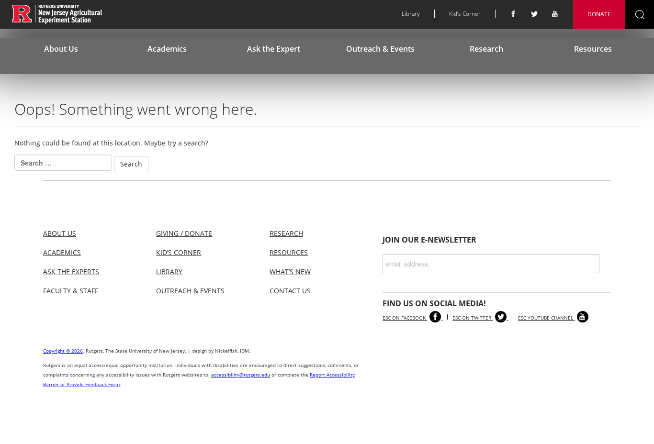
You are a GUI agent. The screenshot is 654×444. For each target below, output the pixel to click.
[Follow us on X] (534, 14)
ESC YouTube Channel (546, 317)
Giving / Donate (184, 233)
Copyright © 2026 (63, 350)
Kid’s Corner (465, 14)
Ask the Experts (71, 271)
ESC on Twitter (472, 317)
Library (411, 14)
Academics (167, 49)
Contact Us (290, 290)
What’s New (290, 271)
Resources (593, 49)
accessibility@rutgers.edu (240, 374)
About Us (61, 49)
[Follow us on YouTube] (555, 14)
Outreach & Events (380, 49)
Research (486, 49)
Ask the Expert (273, 49)
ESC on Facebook (405, 317)
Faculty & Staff (70, 290)
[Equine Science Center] (57, 13)
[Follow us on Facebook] (513, 14)
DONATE (599, 14)
